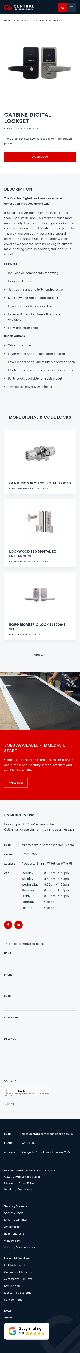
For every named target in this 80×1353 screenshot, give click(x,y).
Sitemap (8, 1183)
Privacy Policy (26, 1183)
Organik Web (24, 1189)
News (7, 1310)
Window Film (12, 1240)
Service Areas (13, 1299)
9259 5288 (29, 854)
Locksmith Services (17, 1258)
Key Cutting (12, 1285)
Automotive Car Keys (18, 1278)
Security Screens (15, 1206)
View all (40, 655)
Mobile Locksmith (15, 1265)
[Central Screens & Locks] (19, 7)
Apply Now (16, 782)
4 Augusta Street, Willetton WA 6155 (47, 863)
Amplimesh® (12, 1226)
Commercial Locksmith (19, 1272)
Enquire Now (40, 157)
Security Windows (15, 1219)
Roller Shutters (14, 1233)
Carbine (8, 128)
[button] (26, 1331)
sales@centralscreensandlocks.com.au (50, 845)
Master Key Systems (17, 1292)
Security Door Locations (20, 1247)
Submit (10, 1104)
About (8, 1317)
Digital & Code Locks (27, 128)
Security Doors (13, 1213)
